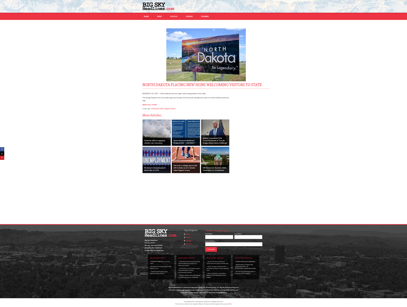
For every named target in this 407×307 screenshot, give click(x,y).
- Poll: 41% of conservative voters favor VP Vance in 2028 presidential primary (189, 270)
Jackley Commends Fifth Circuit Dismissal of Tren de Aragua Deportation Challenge (215, 140)
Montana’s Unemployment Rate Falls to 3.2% (154, 169)
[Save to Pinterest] (2, 158)
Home (146, 16)
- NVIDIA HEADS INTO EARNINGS (245, 261)
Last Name (238, 234)
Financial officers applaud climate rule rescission (154, 141)
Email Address (210, 241)
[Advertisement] (251, 105)
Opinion (189, 16)
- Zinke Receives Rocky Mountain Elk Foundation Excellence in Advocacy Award (189, 263)
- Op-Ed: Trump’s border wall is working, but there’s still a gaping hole (218, 268)
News (159, 16)
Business (205, 16)
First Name (209, 234)
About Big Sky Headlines (153, 248)
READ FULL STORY (149, 105)
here (230, 304)
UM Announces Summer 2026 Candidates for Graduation (214, 169)
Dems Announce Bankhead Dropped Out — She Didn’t (184, 141)
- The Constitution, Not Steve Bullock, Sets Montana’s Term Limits (216, 275)
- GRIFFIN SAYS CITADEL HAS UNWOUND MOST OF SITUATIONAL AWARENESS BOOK (245, 266)
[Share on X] (2, 153)
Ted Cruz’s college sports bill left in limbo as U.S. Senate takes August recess (185, 167)
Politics (173, 16)
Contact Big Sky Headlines (154, 250)
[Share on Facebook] (2, 149)
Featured (156, 108)
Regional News (170, 108)
